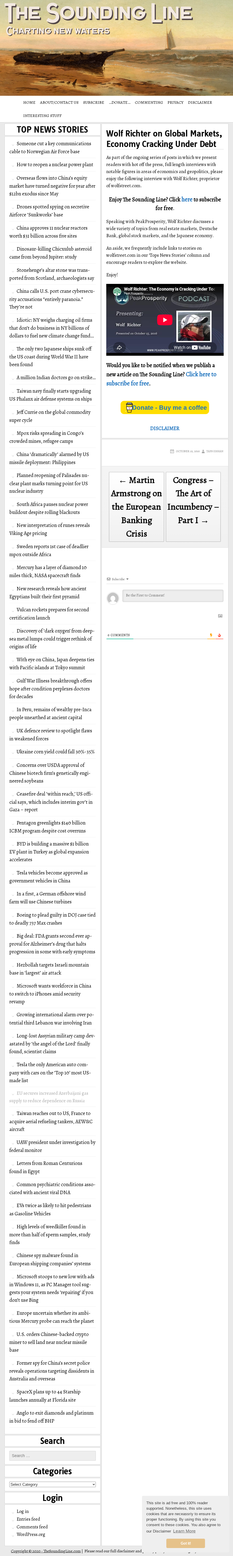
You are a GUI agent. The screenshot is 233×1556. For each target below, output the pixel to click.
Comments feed (32, 1527)
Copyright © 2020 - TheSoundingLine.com (46, 1551)
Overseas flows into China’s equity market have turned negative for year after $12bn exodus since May (52, 185)
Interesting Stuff (42, 115)
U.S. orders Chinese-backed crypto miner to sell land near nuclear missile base (49, 1342)
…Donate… (119, 102)
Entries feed (28, 1519)
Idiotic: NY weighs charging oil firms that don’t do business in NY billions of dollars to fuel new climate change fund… (51, 327)
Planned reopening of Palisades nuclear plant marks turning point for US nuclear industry (49, 483)
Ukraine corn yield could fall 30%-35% (56, 751)
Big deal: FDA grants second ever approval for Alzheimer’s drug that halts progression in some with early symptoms (52, 943)
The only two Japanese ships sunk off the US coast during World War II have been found (50, 356)
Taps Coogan (214, 451)
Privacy (175, 102)
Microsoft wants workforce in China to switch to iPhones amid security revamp (50, 993)
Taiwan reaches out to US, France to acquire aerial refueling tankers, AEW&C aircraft (51, 1121)
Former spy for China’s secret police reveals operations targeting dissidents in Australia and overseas (51, 1370)
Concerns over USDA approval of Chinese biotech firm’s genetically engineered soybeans (50, 773)
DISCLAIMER (200, 102)
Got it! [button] (186, 1543)
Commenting (149, 102)
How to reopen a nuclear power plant (55, 164)
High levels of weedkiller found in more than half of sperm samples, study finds (49, 1234)
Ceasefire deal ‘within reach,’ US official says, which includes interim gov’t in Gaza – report (51, 801)
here (187, 199)
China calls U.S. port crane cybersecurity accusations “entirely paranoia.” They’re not (52, 299)
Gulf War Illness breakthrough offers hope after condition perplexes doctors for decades (50, 688)
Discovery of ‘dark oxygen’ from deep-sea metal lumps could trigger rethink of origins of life (52, 638)
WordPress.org (31, 1534)
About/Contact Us (59, 102)
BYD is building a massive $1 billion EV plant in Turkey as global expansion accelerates (49, 851)
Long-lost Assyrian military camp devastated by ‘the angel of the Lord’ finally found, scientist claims (52, 1043)
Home (29, 102)
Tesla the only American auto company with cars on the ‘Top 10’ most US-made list (50, 1072)
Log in (23, 1511)
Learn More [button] (184, 1531)
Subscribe (93, 102)
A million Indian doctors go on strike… (56, 377)
